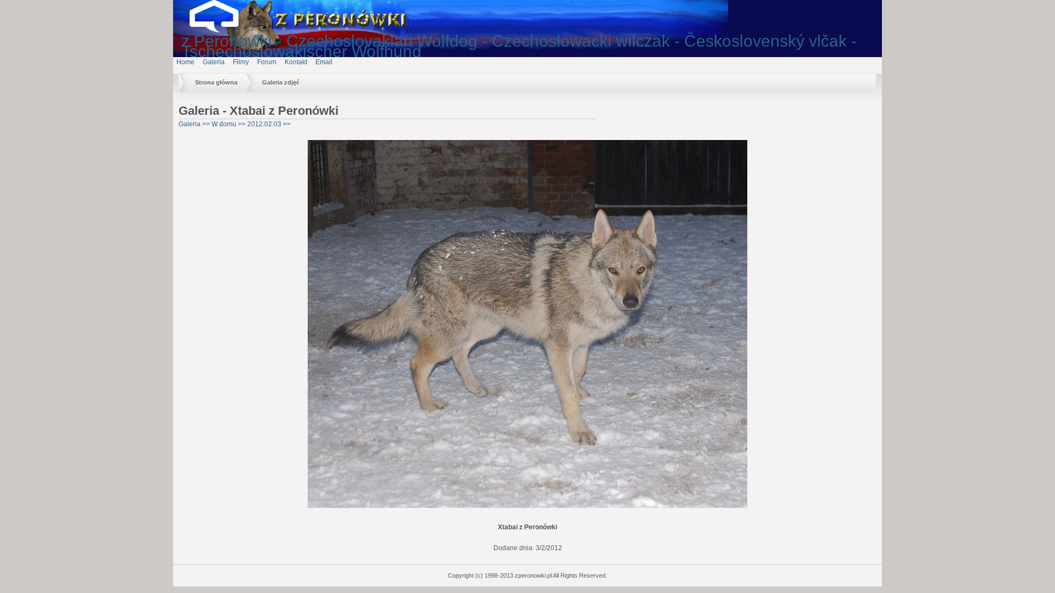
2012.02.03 (264, 124)
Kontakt (296, 62)
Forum (266, 62)
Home (185, 62)
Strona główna (216, 82)
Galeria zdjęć (280, 82)
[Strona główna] (222, 30)
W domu (224, 124)
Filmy (241, 62)
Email (323, 62)
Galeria (214, 62)
